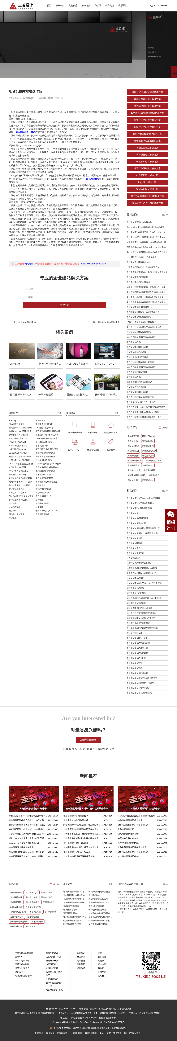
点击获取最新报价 (88, 739)
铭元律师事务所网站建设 (46, 482)
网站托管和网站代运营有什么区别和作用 (144, 598)
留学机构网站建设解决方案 (147, 99)
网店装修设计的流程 (135, 588)
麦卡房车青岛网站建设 (45, 456)
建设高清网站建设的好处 (137, 372)
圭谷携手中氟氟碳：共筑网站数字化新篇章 (145, 297)
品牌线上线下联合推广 (54, 973)
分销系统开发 (52, 968)
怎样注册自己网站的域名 (137, 357)
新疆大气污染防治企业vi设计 (21, 456)
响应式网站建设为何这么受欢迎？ (141, 618)
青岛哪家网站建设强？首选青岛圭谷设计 (144, 312)
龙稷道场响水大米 (16, 489)
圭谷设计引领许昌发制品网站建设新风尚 (144, 327)
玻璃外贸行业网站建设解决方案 (147, 92)
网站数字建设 (139, 909)
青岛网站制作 (132, 513)
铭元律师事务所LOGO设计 (20, 482)
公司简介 (109, 5)
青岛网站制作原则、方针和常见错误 (142, 533)
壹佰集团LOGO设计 (17, 467)
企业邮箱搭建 (52, 979)
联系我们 (122, 5)
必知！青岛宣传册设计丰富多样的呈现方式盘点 (147, 252)
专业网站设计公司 (154, 460)
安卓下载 (117, 1033)
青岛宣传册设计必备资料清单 (139, 222)
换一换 (165, 427)
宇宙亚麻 (13, 518)
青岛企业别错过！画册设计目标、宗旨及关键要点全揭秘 (147, 237)
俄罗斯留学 (40, 485)
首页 (49, 5)
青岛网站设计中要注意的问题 (139, 508)
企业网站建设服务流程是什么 (139, 307)
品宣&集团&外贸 (53, 956)
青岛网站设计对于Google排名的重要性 (143, 498)
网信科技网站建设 (16, 514)
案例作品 (73, 5)
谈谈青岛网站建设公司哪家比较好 (141, 573)
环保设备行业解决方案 (147, 154)
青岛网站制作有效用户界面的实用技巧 (143, 528)
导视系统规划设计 (23, 976)
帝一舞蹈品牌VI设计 (44, 442)
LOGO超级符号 (22, 960)
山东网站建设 (154, 475)
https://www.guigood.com (93, 264)
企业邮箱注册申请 (107, 1017)
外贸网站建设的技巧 (135, 578)
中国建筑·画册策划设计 (46, 424)
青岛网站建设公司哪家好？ (138, 277)
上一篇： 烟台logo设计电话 (22, 322)
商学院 (98, 5)
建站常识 (81, 964)
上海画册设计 (76, 1033)
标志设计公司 (148, 456)
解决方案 (86, 5)
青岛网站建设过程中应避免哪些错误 (142, 678)
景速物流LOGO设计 (17, 474)
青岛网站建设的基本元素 (137, 648)
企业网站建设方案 (135, 460)
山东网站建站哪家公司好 (137, 347)
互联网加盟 (62, 1033)
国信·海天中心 (42, 446)
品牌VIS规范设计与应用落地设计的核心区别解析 (147, 227)
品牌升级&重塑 (22, 964)
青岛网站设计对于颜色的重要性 (140, 503)
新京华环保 (14, 510)
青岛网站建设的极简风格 (137, 653)
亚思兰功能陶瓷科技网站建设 (48, 467)
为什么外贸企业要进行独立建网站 (141, 613)
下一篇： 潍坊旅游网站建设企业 (104, 322)
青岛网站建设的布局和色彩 (138, 643)
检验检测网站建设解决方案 (147, 141)
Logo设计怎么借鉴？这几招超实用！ (142, 257)
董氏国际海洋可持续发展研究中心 (22, 428)
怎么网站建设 (93, 179)
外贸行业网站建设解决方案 (147, 120)
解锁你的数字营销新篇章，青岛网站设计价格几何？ (147, 287)
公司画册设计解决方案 (147, 175)
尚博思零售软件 (42, 514)
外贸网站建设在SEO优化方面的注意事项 (144, 583)
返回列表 (59, 98)
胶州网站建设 (133, 456)
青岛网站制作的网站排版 (137, 518)
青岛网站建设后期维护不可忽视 (140, 683)
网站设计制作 (133, 446)
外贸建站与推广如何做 (136, 352)
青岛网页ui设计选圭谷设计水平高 (141, 402)
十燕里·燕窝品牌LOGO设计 (47, 510)
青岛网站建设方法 (134, 668)
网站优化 (81, 960)
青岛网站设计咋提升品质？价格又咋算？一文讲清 (147, 232)
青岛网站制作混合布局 (136, 523)
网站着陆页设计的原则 (136, 603)
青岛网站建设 (148, 441)
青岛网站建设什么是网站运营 (139, 693)
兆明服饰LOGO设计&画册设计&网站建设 (22, 431)
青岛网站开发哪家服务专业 (138, 262)
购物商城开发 (52, 960)
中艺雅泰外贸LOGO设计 (19, 460)
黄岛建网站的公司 (134, 342)
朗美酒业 (39, 500)
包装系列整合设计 (23, 968)
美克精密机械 (14, 507)
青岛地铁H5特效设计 (45, 496)
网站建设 (29, 264)
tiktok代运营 (105, 1033)
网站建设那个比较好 (25, 132)
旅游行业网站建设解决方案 (147, 127)
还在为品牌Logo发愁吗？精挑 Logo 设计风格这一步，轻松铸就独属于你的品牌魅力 (147, 247)
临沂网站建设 (149, 470)
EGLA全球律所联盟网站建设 (21, 496)
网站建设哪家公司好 (136, 475)
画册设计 (19, 972)
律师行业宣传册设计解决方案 (147, 134)
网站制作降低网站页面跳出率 (139, 608)
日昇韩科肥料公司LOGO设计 (48, 464)
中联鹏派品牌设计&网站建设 (48, 431)
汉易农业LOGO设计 (17, 442)
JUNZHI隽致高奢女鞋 (18, 438)
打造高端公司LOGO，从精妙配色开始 (143, 267)
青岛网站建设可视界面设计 (138, 688)
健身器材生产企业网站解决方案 (147, 203)
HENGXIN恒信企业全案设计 (21, 464)
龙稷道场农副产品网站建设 (20, 478)
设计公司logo (148, 436)
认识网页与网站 (133, 558)
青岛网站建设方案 (134, 663)
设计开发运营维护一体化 (54, 984)
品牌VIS (19, 956)
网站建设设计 (148, 480)
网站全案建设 (52, 953)
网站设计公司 (133, 480)
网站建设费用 (133, 436)
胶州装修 (50, 1033)
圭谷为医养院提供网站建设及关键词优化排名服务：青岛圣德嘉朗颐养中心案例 (147, 292)
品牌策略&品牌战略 (24, 953)
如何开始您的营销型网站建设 (139, 563)
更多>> (165, 215)
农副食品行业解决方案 (147, 147)
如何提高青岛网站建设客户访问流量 (142, 568)
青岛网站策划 (133, 465)
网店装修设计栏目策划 (136, 593)
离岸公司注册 (91, 1033)
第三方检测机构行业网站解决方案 (147, 196)
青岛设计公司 (133, 441)
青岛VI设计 (91, 1017)
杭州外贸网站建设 (132, 1033)
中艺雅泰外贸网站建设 (18, 471)
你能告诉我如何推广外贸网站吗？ (141, 337)
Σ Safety (12, 420)
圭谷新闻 (81, 956)
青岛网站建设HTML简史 (137, 638)
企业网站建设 (148, 465)
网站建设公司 (148, 446)
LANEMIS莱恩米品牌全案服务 (48, 438)
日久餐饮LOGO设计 (44, 460)
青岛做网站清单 (133, 548)
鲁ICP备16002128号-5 (114, 1022)
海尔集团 (39, 507)
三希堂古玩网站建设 (17, 492)
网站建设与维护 (149, 451)
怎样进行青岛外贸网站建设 (138, 623)
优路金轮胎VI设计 (43, 492)
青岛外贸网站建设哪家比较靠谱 (140, 362)
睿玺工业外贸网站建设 (18, 500)
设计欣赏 (81, 968)
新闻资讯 (81, 953)
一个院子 (13, 503)
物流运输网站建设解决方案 (147, 106)
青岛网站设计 (133, 451)
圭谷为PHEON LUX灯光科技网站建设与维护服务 (147, 407)
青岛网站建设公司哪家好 (137, 673)
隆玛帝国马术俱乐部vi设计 (47, 449)
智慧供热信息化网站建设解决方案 (147, 113)
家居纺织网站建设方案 (147, 189)
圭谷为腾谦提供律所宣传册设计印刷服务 (144, 412)
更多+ (59, 413)
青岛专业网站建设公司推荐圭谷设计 (142, 397)
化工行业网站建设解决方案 (147, 168)
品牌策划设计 (152, 909)
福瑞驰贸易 (40, 420)
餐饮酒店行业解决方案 (147, 161)
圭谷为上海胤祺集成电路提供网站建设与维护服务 (147, 302)
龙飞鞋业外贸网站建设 (45, 453)
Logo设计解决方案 (147, 182)
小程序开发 (51, 964)
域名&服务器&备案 (54, 989)
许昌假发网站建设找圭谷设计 (139, 332)
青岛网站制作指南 (134, 538)
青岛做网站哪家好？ (135, 543)
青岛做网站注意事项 (135, 553)
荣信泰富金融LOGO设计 (19, 485)
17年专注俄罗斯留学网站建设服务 (141, 322)
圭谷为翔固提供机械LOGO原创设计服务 (144, 417)
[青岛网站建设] (21, 5)
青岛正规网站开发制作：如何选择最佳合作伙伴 (147, 272)
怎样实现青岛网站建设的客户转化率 (142, 628)
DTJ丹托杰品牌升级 (44, 428)
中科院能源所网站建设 (45, 471)
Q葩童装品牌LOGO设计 (19, 449)
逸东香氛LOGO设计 (44, 474)
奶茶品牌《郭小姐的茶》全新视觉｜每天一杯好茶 (49, 435)
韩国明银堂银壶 (42, 503)
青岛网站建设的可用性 (136, 658)
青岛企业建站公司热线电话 (138, 282)
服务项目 (60, 5)
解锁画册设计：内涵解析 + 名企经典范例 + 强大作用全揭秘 (147, 242)
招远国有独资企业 (16, 424)
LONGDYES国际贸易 (18, 453)
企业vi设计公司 (133, 470)
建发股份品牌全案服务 (18, 435)
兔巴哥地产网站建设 (44, 478)
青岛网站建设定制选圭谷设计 (139, 317)
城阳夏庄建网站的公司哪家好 (139, 382)
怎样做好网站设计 (134, 633)
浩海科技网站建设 (43, 489)
